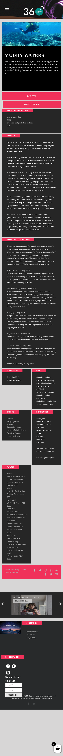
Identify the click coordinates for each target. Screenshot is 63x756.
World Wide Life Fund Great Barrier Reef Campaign (45, 395)
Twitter (14, 666)
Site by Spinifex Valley (43, 698)
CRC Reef (40, 389)
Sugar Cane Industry (44, 404)
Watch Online (32, 104)
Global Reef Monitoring (46, 401)
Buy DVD (31, 96)
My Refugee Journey (27, 597)
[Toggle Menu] (7, 9)
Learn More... (21, 601)
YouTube (8, 673)
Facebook (8, 666)
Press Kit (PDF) (13, 377)
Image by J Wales (27, 698)
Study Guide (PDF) (14, 380)
